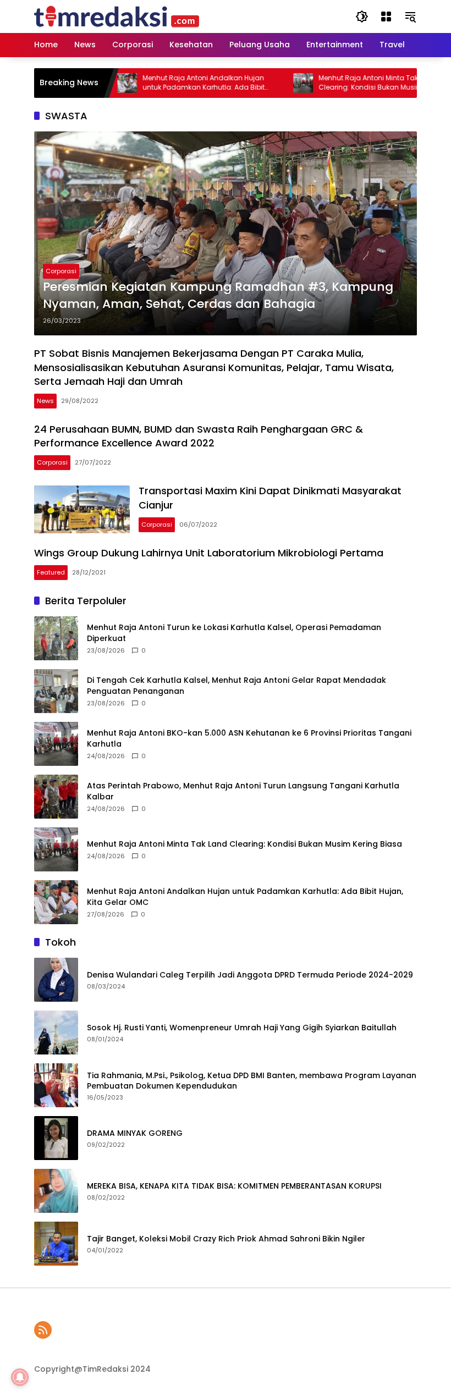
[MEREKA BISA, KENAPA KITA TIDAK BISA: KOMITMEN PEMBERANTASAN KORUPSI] (56, 1191)
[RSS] (43, 1330)
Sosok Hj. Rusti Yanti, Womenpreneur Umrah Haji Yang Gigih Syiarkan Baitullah (242, 1028)
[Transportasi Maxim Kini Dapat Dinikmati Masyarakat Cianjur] (82, 509)
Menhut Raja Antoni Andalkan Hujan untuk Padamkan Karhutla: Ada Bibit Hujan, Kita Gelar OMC (180, 83)
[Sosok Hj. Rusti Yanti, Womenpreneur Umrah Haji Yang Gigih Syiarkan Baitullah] (56, 1032)
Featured (51, 572)
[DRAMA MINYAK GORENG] (56, 1138)
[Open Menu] (386, 16)
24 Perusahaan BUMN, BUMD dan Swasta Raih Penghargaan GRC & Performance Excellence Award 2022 (198, 436)
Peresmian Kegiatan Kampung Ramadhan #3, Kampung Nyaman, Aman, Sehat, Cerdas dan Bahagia (218, 295)
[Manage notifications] (20, 1377)
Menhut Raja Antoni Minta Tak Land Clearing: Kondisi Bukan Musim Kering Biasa (358, 83)
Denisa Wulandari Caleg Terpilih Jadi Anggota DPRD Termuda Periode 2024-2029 (250, 975)
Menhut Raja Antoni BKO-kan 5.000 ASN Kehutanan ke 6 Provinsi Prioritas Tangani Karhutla (249, 738)
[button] (362, 16)
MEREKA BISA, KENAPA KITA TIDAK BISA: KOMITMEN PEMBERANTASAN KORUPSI (234, 1186)
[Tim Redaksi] (116, 15)
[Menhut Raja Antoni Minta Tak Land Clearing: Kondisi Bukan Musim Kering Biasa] (280, 83)
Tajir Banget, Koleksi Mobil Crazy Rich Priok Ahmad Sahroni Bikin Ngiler (226, 1239)
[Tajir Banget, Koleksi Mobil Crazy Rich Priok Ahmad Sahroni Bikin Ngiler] (56, 1244)
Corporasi (61, 271)
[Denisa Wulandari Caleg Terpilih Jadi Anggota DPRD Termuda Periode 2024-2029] (56, 980)
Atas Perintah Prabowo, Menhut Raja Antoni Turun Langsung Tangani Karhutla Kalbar (243, 791)
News (45, 400)
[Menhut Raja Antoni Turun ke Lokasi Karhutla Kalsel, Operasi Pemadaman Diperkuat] (56, 638)
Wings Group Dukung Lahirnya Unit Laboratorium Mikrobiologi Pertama (208, 553)
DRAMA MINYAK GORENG (135, 1133)
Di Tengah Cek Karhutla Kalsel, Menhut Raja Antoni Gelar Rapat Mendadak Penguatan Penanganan (236, 686)
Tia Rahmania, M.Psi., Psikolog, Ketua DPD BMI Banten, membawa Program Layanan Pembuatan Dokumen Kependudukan (251, 1081)
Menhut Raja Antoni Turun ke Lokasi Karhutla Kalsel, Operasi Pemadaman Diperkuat (234, 633)
